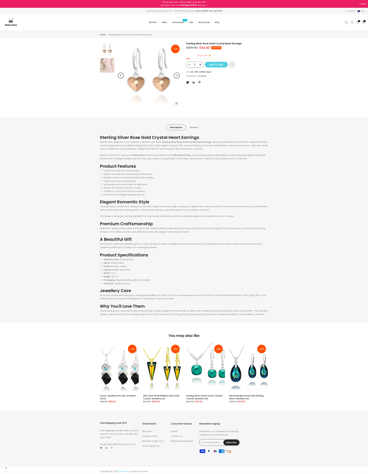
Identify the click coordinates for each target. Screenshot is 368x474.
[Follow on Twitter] (187, 82)
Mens (164, 22)
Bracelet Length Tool (152, 441)
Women (153, 22)
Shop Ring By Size (151, 446)
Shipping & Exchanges (182, 441)
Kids (191, 22)
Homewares (179, 22)
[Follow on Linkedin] (193, 82)
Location (351, 11)
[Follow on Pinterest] (199, 82)
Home (103, 34)
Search (174, 431)
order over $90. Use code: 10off (208, 11)
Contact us (176, 436)
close (6, 4)
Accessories (204, 22)
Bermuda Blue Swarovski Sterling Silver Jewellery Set (246, 397)
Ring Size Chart (149, 436)
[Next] (177, 75)
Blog (217, 22)
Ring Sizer (147, 431)
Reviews (194, 127)
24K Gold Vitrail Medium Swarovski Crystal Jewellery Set (161, 397)
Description (176, 127)
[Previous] (121, 75)
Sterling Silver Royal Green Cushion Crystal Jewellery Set (204, 397)
